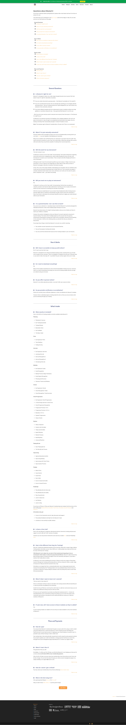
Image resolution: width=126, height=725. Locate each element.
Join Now (63, 687)
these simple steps (64, 669)
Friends (87, 4)
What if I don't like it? (41, 73)
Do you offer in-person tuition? (43, 45)
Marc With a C (46, 682)
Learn (35, 707)
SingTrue (35, 509)
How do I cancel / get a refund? (43, 75)
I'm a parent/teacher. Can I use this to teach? (46, 34)
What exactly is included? (42, 54)
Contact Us (36, 711)
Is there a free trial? (40, 56)
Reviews (82, 4)
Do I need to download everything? (44, 43)
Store (77, 4)
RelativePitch (45, 507)
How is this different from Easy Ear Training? (46, 59)
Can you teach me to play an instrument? (45, 31)
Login (35, 718)
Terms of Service (37, 716)
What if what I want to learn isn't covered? (46, 61)
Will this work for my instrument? (44, 29)
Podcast (68, 4)
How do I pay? (39, 70)
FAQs (35, 709)
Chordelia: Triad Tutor (53, 507)
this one (48, 680)
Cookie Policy (36, 714)
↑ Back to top (74, 126)
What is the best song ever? (42, 78)
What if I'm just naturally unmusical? (44, 26)
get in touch (54, 17)
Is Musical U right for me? (42, 24)
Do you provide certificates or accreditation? (46, 48)
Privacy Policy (36, 712)
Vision (63, 4)
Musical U (114, 696)
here (39, 136)
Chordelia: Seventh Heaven (65, 507)
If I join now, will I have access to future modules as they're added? (51, 64)
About (91, 4)
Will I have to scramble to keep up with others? (47, 40)
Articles (73, 4)
